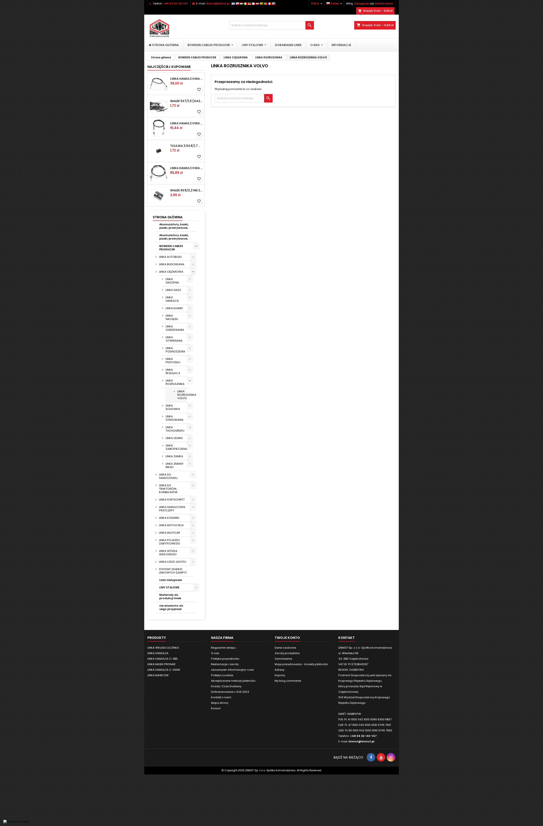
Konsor (216, 708)
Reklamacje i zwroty (225, 664)
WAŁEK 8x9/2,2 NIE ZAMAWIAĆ (186, 190)
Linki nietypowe (170, 580)
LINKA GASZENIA (172, 281)
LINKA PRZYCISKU (173, 360)
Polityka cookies (222, 675)
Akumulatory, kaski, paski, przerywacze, (174, 226)
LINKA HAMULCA (172, 299)
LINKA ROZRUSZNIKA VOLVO (182, 394)
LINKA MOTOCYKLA (171, 525)
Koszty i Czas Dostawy (226, 686)
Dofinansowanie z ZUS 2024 (230, 692)
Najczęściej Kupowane (169, 66)
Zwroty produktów (287, 653)
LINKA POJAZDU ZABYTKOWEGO (169, 542)
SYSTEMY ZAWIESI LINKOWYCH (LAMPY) (173, 571)
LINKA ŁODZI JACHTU (172, 562)
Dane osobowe (285, 648)
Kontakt (346, 637)
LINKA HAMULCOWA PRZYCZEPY (172, 508)
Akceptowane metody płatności (233, 681)
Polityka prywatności (225, 659)
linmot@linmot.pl (218, 3)
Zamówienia (283, 659)
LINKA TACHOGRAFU (175, 429)
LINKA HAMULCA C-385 (162, 659)
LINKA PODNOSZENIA (175, 349)
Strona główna (167, 217)
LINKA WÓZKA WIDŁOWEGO (168, 552)
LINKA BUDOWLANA (171, 264)
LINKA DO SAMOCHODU (168, 476)
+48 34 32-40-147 (175, 3)
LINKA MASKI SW (158, 675)
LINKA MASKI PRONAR (161, 664)
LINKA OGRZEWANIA (175, 328)
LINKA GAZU (173, 290)
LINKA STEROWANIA (174, 418)
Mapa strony (219, 703)
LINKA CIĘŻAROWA (171, 272)
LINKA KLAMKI (174, 308)
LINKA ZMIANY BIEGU (174, 465)
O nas (215, 653)
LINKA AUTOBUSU (170, 257)
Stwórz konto (384, 3)
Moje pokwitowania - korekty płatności (301, 664)
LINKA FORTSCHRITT (172, 500)
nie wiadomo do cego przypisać (171, 607)
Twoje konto (287, 637)
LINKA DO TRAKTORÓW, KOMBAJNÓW (168, 488)
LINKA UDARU (174, 438)
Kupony (280, 675)
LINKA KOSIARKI (169, 518)
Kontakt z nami (221, 697)
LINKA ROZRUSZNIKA (175, 382)
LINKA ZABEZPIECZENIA (177, 447)
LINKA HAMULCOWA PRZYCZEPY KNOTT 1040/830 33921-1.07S (186, 168)
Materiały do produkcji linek (170, 596)
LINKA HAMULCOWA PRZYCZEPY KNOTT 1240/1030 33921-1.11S (186, 123)
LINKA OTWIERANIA (174, 339)
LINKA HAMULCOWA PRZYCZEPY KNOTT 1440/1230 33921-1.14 (186, 78)
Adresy (279, 670)
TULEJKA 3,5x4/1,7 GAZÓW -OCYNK (186, 145)
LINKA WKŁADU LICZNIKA (163, 648)
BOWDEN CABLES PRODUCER (171, 247)
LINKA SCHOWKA (173, 407)
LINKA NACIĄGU (172, 317)
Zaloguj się (361, 3)
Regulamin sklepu (223, 648)
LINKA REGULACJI (173, 371)
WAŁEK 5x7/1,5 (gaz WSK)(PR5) (186, 101)
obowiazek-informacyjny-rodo (232, 670)
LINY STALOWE (169, 587)
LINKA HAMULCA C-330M (163, 670)
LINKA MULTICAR (169, 533)
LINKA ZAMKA (174, 456)
